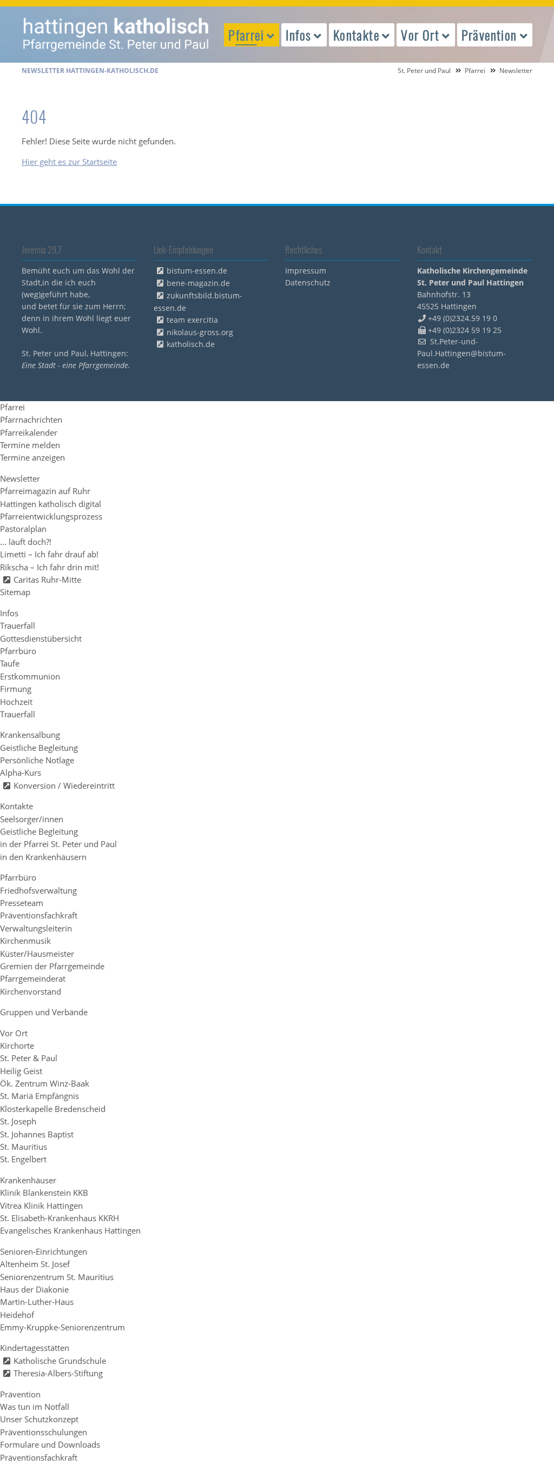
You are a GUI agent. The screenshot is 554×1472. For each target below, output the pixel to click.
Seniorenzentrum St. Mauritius (57, 1276)
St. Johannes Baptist (37, 1134)
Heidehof (17, 1314)
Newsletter (20, 478)
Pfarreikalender (28, 432)
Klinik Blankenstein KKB (44, 1192)
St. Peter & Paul (28, 1058)
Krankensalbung (30, 734)
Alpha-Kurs (20, 772)
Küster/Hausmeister (37, 953)
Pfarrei (475, 70)
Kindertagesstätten (34, 1347)
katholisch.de (191, 344)
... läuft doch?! (25, 541)
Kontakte (16, 806)
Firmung (15, 688)
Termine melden (30, 444)
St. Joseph (18, 1121)
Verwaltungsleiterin (36, 928)
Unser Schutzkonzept (39, 1419)
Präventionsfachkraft (38, 915)
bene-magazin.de (198, 283)
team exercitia (192, 320)
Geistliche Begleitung (39, 747)
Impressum (305, 270)
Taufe (9, 663)
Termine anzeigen (32, 457)
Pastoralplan (23, 528)
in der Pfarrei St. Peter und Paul (58, 843)
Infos (9, 613)
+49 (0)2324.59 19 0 (462, 318)
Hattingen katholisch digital (50, 503)
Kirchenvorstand (30, 991)
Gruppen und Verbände (44, 1012)
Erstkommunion (30, 676)
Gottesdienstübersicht (41, 638)
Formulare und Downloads (50, 1444)
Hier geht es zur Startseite (69, 161)
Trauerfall (17, 625)
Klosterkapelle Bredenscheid (52, 1108)
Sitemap (15, 592)
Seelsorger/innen (31, 819)
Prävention (20, 1394)
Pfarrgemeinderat (32, 978)
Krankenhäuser (28, 1180)
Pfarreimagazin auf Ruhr (45, 490)
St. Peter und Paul (424, 70)
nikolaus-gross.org (200, 332)
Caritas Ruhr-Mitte (47, 579)
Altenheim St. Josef (35, 1263)
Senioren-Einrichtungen (43, 1251)
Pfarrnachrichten (31, 419)
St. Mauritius (23, 1146)
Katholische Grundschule (60, 1360)
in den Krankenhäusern (43, 856)
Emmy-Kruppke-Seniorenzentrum (62, 1327)
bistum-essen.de (197, 270)
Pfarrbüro (18, 650)
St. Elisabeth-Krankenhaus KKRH (59, 1218)
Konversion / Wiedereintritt (64, 785)
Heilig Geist (21, 1070)
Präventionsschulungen (43, 1432)
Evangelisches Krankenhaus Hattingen (70, 1230)
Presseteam (21, 902)
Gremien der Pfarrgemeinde (52, 966)
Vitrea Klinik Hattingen (41, 1205)
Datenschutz (308, 282)
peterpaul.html (116, 34)
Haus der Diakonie (34, 1289)
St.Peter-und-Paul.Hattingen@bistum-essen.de (461, 353)
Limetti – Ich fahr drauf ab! (49, 554)
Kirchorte (17, 1045)
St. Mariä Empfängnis (39, 1095)
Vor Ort (14, 1033)
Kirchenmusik (25, 940)
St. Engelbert (23, 1159)
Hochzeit (16, 701)
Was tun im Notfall (34, 1406)
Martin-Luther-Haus (37, 1301)
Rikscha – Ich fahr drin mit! (49, 567)
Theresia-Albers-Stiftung (58, 1373)
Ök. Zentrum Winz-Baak (44, 1083)
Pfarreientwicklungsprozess (51, 516)
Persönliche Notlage (37, 760)
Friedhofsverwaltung (38, 890)
